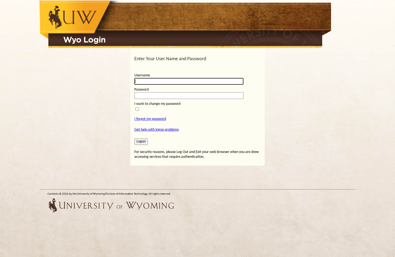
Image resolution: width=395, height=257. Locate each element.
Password (141, 90)
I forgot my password (150, 119)
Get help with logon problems (156, 130)
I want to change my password (157, 104)
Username (142, 75)
